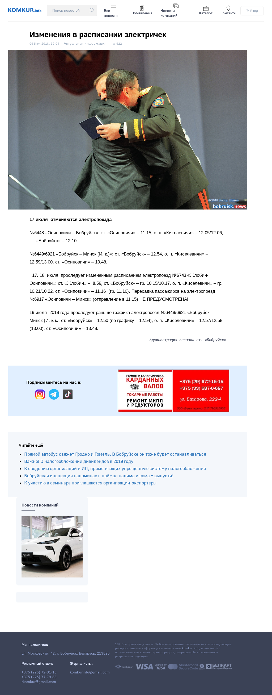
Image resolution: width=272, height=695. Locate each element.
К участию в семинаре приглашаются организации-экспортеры (90, 483)
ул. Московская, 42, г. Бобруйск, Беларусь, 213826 (66, 653)
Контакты (228, 13)
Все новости (111, 13)
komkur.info (190, 648)
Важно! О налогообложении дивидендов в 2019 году (78, 461)
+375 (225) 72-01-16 (39, 672)
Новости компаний (168, 13)
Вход (254, 11)
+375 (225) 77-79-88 (39, 677)
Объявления (141, 13)
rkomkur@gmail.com (39, 682)
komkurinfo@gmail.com (90, 672)
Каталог (205, 13)
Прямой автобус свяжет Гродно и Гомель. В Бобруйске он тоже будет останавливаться (115, 454)
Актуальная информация (85, 43)
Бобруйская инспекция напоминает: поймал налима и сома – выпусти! (98, 476)
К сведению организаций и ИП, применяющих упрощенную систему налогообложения (115, 468)
